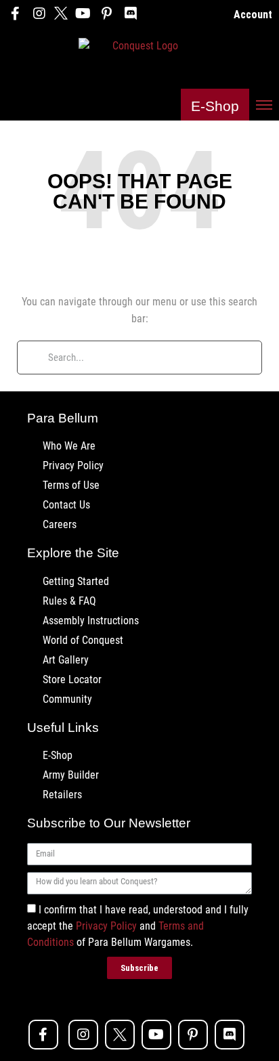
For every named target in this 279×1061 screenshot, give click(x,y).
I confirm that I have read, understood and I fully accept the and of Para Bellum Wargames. (138, 926)
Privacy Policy (106, 925)
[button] (215, 105)
